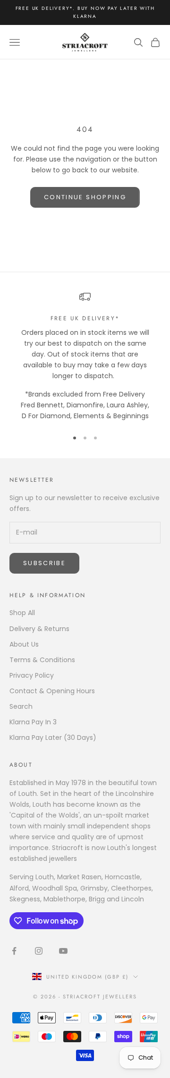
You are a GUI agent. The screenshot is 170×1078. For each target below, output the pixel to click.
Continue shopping (85, 197)
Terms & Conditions (42, 660)
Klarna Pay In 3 (33, 722)
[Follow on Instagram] (38, 951)
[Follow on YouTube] (63, 951)
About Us (24, 644)
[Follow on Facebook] (14, 951)
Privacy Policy (31, 675)
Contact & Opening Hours (52, 691)
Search (21, 706)
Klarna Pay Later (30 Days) (52, 737)
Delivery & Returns (39, 628)
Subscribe (44, 563)
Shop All (22, 612)
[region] (85, 356)
